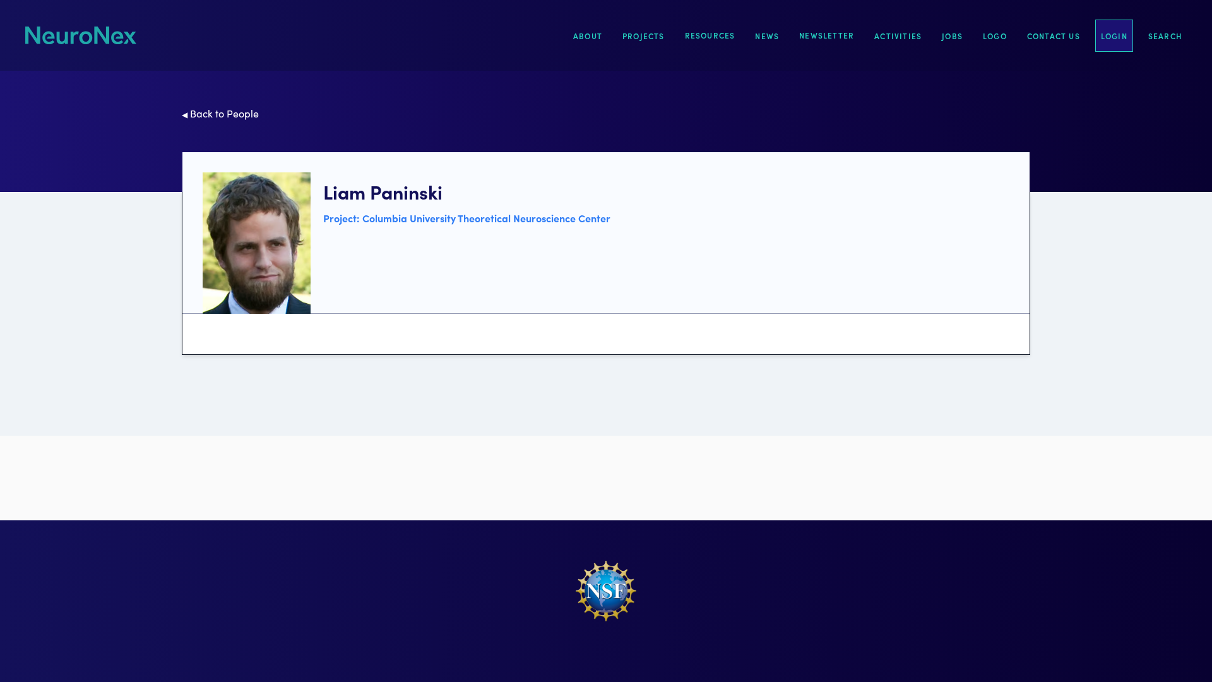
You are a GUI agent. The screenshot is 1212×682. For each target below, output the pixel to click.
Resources (710, 35)
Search (1165, 35)
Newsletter (826, 35)
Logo (995, 35)
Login (1114, 35)
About (587, 35)
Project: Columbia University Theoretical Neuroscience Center (466, 218)
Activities (898, 35)
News (767, 35)
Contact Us (1053, 35)
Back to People (220, 113)
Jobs (952, 35)
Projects (643, 35)
